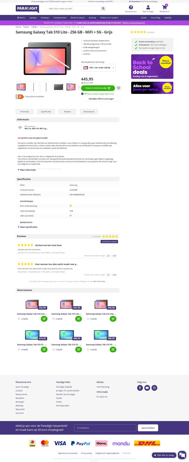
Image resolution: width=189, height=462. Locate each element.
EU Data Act (102, 396)
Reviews (67, 111)
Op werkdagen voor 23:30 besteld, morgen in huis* (53, 1)
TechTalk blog (103, 387)
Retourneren (21, 394)
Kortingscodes (62, 405)
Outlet (144, 17)
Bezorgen (20, 401)
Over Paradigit (22, 387)
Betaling (19, 405)
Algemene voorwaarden (68, 453)
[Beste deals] (152, 88)
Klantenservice (131, 11)
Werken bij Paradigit (65, 394)
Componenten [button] (60, 17)
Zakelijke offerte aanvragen (101, 98)
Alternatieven (88, 111)
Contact (19, 390)
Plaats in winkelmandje (96, 88)
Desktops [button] (45, 17)
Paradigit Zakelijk (64, 387)
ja (108, 255)
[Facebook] (140, 388)
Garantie (20, 413)
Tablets (26, 27)
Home (18, 27)
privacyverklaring (103, 459)
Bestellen (20, 398)
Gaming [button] (92, 17)
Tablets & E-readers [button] (109, 17)
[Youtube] (147, 388)
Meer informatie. (99, 281)
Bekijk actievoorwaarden (134, 22)
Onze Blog (155, 17)
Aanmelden (148, 428)
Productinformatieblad (34, 96)
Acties (59, 401)
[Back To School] (152, 66)
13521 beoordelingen (153, 45)
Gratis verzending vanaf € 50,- (101, 1)
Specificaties (46, 111)
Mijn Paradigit (148, 11)
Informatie (24, 111)
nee (114, 255)
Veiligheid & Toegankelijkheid (107, 453)
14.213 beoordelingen (144, 1)
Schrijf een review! (109, 241)
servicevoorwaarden (119, 459)
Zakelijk (167, 17)
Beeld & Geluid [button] (78, 17)
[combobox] (98, 67)
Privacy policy (86, 453)
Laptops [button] (33, 17)
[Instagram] (154, 388)
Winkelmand (164, 11)
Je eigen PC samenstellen (67, 390)
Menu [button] (22, 17)
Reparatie (20, 409)
